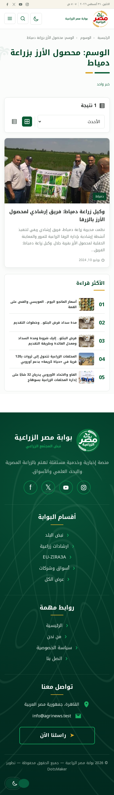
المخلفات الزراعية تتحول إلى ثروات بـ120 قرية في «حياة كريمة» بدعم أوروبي (46, 359)
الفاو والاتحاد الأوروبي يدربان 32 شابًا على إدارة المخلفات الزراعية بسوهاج (44, 377)
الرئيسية (54, 625)
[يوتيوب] (20, 4)
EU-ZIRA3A (54, 557)
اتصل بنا (54, 658)
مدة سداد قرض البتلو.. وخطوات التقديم (45, 323)
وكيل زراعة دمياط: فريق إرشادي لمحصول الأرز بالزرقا (57, 215)
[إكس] (14, 4)
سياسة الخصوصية (54, 647)
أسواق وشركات (54, 568)
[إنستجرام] (27, 4)
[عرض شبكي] (27, 122)
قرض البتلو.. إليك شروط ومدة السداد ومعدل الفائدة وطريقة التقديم (47, 340)
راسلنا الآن (57, 735)
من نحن (54, 636)
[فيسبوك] (7, 4)
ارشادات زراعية (54, 546)
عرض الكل (54, 579)
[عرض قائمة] (14, 122)
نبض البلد (54, 535)
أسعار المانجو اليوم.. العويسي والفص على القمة (43, 304)
